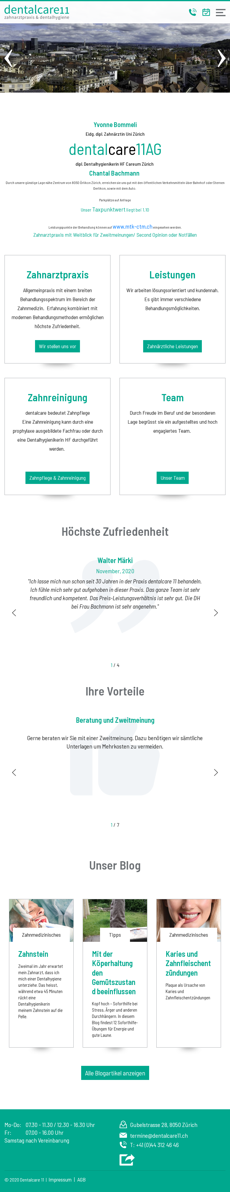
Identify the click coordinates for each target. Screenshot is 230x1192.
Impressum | (63, 1179)
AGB (81, 1179)
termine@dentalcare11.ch (159, 1135)
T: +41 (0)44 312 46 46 (154, 1144)
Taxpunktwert (108, 209)
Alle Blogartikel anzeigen (115, 1073)
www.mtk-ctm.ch (132, 226)
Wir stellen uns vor (57, 346)
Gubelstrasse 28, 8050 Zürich (163, 1124)
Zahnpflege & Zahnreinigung (57, 477)
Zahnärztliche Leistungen (172, 346)
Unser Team (173, 477)
